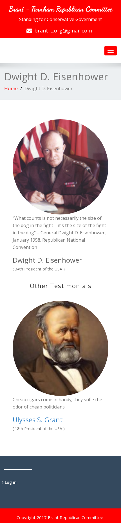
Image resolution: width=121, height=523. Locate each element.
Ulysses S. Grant (38, 419)
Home (11, 88)
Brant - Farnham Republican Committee (60, 9)
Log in (11, 482)
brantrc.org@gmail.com (63, 30)
